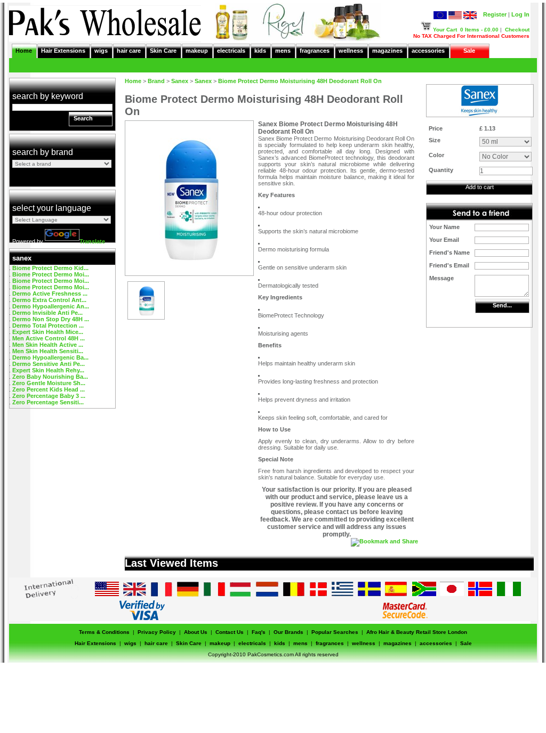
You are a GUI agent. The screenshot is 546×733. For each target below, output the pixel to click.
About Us (195, 632)
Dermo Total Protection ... (48, 325)
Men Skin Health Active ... (47, 344)
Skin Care (163, 50)
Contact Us (229, 632)
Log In (520, 14)
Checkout (517, 29)
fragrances (315, 50)
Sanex (179, 81)
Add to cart (479, 187)
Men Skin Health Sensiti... (47, 351)
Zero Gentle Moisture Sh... (48, 383)
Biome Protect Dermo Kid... (50, 268)
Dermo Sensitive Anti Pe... (48, 364)
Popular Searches (334, 632)
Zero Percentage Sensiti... (48, 402)
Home (23, 50)
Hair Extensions (63, 50)
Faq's (259, 632)
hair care (129, 50)
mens (283, 50)
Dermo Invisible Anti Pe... (47, 313)
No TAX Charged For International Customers (471, 36)
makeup (197, 50)
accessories (428, 50)
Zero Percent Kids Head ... (48, 389)
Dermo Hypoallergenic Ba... (50, 357)
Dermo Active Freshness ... (49, 293)
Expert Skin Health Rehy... (48, 370)
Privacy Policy (157, 632)
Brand (156, 81)
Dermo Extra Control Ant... (49, 300)
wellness (351, 50)
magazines (387, 50)
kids (260, 50)
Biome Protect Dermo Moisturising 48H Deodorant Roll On (300, 81)
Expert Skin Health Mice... (47, 332)
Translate (92, 241)
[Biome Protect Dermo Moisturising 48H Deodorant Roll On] (146, 317)
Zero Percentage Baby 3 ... (48, 396)
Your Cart (445, 29)
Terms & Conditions (104, 632)
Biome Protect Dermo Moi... (50, 274)
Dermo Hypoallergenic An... (50, 306)
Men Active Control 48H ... (48, 338)
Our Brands (288, 632)
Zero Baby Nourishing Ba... (50, 376)
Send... (502, 305)
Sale (469, 50)
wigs (101, 50)
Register (495, 14)
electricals (231, 50)
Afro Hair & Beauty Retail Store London (416, 632)
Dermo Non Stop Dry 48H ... (50, 319)
